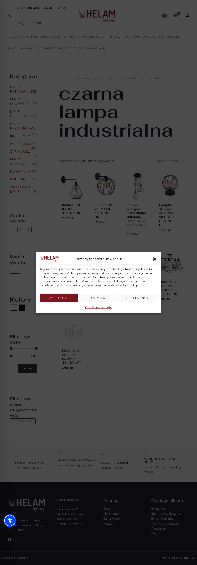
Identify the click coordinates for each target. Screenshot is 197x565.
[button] (155, 259)
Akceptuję (58, 298)
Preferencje (138, 298)
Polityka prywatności (98, 307)
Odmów (98, 298)
